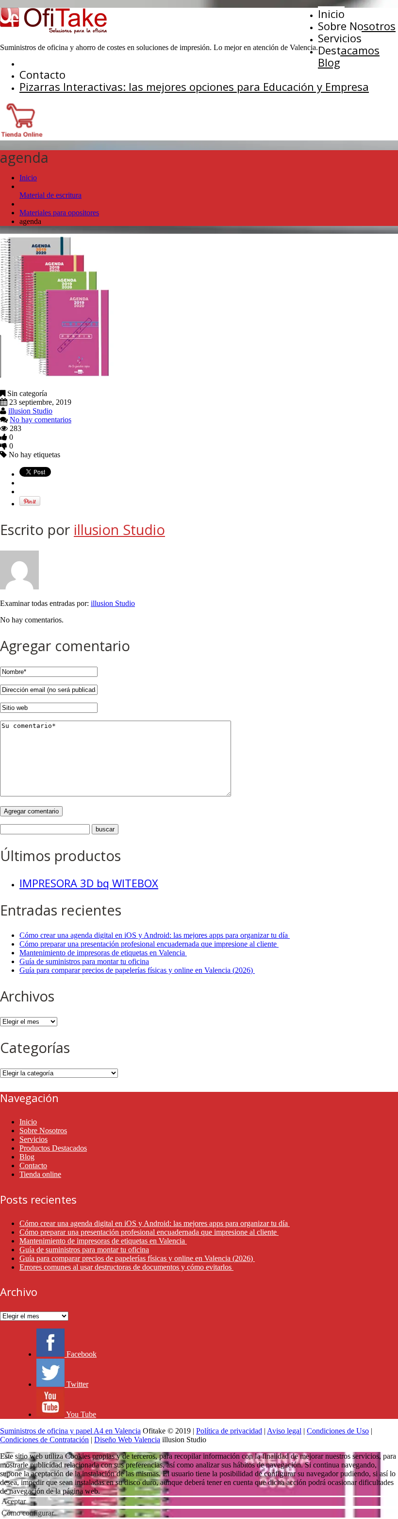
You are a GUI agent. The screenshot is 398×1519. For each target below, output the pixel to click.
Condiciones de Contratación (44, 1439)
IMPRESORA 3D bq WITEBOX (88, 883)
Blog (329, 62)
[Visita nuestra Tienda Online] (22, 136)
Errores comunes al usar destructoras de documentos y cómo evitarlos (126, 1267)
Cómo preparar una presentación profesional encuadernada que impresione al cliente (149, 944)
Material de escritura (50, 195)
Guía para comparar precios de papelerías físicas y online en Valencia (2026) (137, 970)
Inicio (331, 13)
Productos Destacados (53, 1148)
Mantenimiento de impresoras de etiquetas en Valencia (103, 953)
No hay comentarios (40, 419)
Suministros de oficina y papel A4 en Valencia (70, 1431)
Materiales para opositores (59, 212)
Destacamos (349, 50)
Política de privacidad (229, 1431)
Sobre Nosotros (357, 25)
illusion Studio (30, 411)
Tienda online (40, 1174)
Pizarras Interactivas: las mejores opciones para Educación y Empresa (194, 86)
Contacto (42, 74)
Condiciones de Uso (338, 1431)
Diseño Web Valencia (127, 1439)
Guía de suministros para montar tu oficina (84, 961)
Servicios (340, 38)
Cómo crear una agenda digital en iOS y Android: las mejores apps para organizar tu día (154, 935)
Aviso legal (284, 1431)
